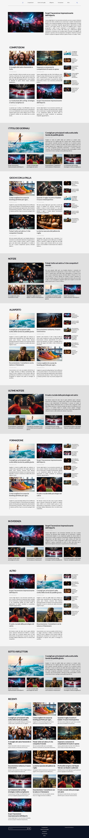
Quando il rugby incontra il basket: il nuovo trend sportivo (49, 199)
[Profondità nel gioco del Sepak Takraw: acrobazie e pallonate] (67, 183)
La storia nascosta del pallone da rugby (74, 60)
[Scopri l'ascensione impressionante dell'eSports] (25, 22)
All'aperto (52, 3)
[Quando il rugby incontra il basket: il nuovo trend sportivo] (49, 188)
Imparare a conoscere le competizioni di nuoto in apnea (48, 68)
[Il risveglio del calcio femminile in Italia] (22, 58)
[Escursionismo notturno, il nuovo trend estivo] (67, 67)
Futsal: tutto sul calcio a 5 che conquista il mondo (75, 89)
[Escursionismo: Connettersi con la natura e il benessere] (53, 159)
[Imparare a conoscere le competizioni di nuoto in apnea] (49, 58)
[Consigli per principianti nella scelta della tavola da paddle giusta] (67, 53)
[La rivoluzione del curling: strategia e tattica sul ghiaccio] (22, 91)
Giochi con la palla (41, 3)
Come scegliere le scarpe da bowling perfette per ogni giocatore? (75, 76)
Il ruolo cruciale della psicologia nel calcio (32, 166)
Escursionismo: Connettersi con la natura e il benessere (53, 166)
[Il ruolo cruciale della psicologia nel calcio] (35, 159)
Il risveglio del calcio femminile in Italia (13, 296)
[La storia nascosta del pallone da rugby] (67, 60)
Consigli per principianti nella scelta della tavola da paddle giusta (75, 54)
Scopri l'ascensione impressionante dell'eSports (59, 14)
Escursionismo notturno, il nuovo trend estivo (75, 67)
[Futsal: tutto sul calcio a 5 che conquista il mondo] (67, 89)
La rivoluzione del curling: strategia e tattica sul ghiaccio (21, 102)
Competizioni (30, 3)
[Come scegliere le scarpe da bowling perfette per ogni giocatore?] (67, 75)
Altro (68, 3)
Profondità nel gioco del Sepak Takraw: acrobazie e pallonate (75, 184)
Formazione (60, 3)
